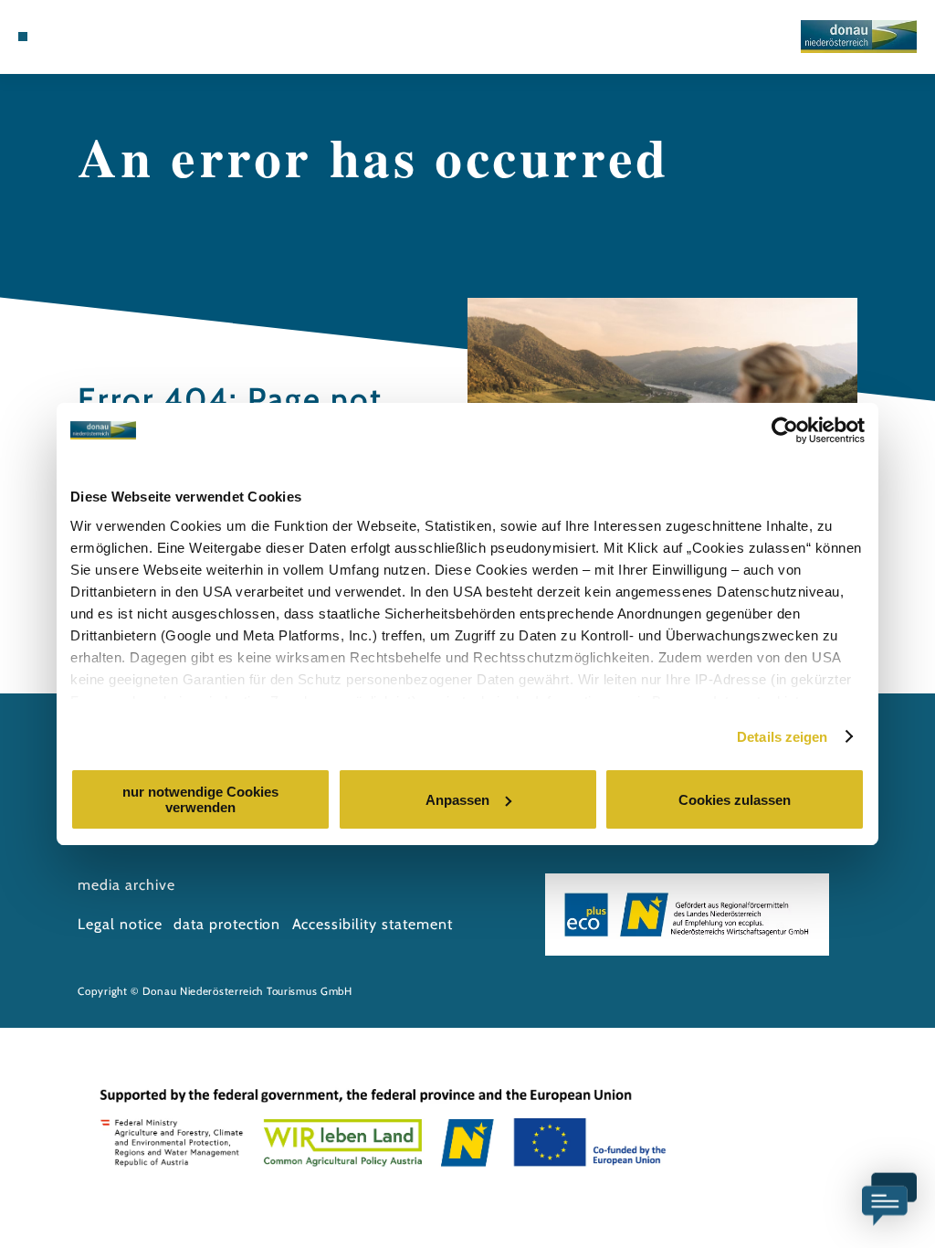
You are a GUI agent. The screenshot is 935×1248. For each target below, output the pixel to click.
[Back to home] (859, 36)
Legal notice (120, 924)
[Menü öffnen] (22, 36)
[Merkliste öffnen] (79, 36)
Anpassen (457, 800)
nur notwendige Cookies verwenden (200, 799)
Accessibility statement (372, 924)
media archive (126, 885)
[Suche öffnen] (98, 36)
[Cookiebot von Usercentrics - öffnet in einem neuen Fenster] (785, 430)
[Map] (60, 36)
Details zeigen (782, 737)
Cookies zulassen (734, 800)
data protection (226, 924)
